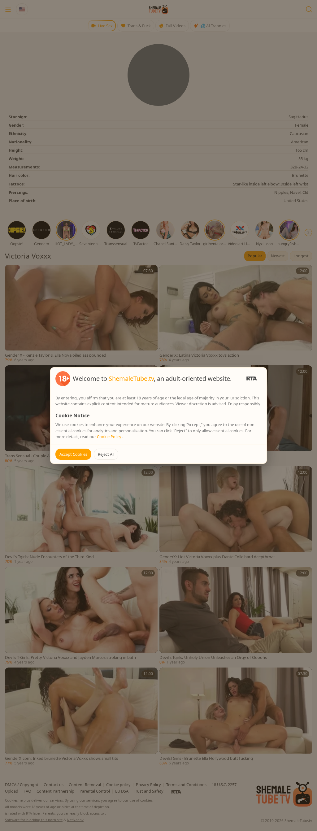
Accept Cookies (73, 454)
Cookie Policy (109, 436)
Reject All (106, 454)
